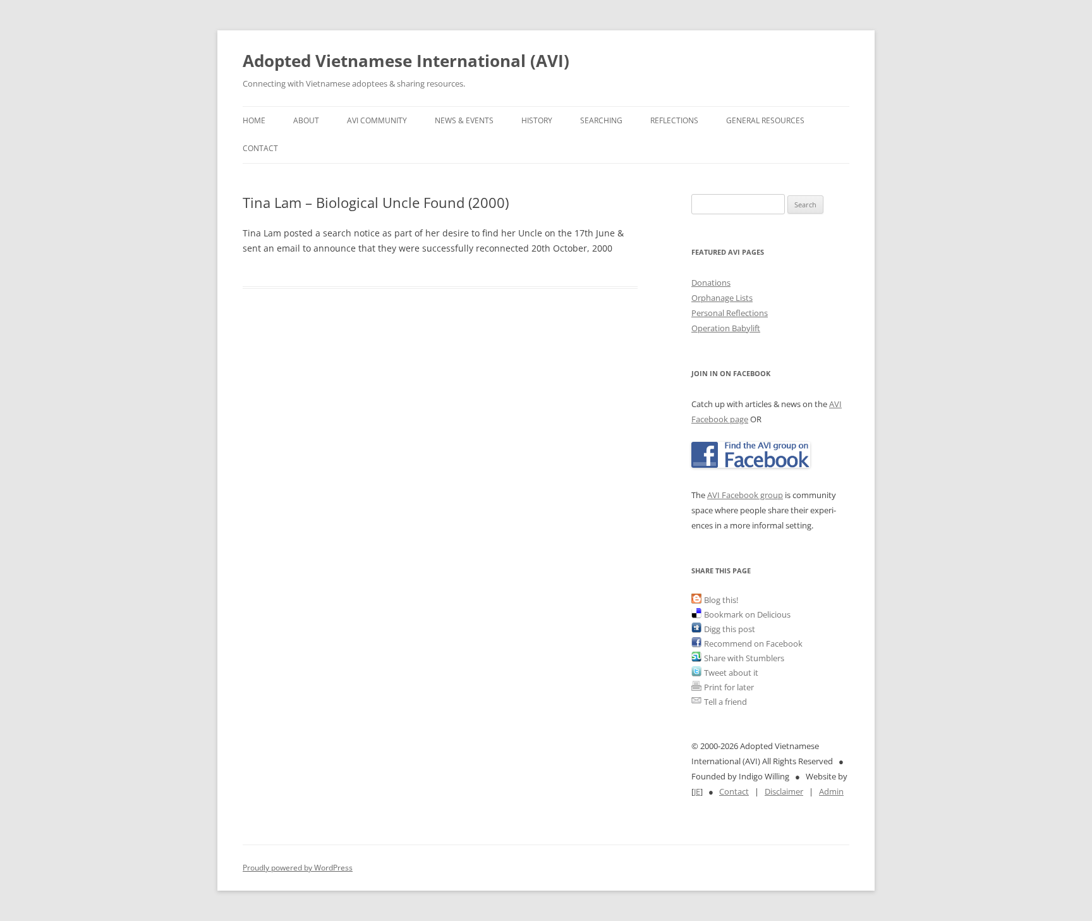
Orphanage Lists (722, 297)
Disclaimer (784, 791)
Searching (601, 120)
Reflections (674, 120)
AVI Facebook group (745, 495)
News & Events (464, 120)
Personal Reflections (729, 313)
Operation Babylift (725, 328)
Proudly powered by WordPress (298, 867)
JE (697, 791)
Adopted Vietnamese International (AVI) (406, 60)
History (536, 120)
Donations (711, 282)
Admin (831, 791)
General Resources (765, 120)
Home (254, 120)
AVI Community (377, 120)
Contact (260, 148)
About (306, 120)
